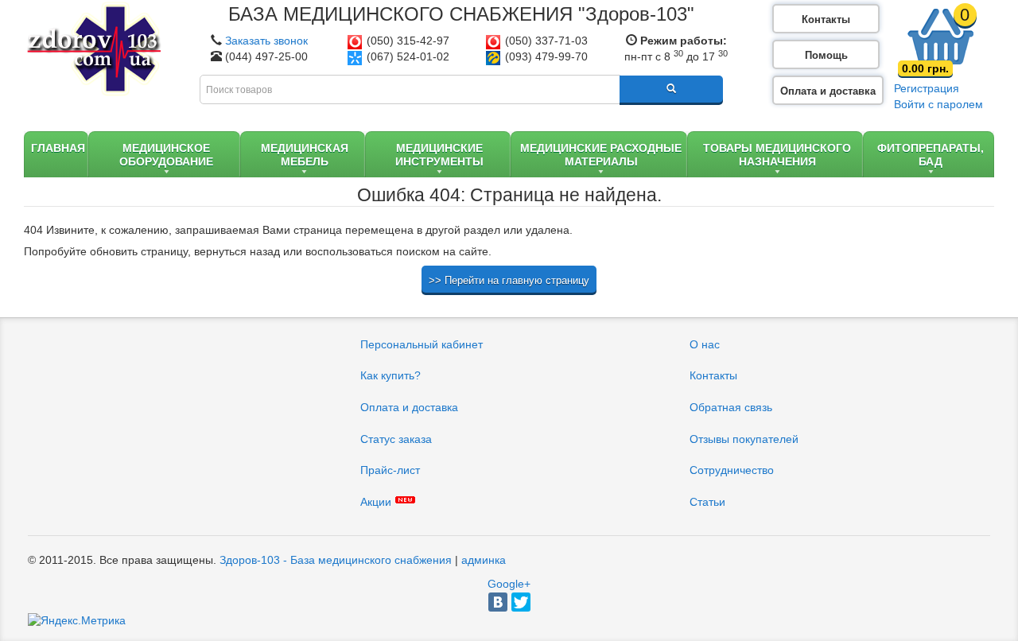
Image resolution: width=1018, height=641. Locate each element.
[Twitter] (520, 602)
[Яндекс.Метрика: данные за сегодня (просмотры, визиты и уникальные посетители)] (77, 621)
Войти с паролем (938, 104)
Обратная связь (731, 407)
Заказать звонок (266, 40)
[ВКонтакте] (497, 602)
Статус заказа (396, 439)
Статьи (707, 501)
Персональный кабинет (421, 344)
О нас (705, 344)
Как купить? (390, 375)
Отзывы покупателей (744, 439)
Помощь (826, 55)
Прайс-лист (390, 470)
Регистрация (926, 88)
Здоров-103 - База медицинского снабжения (336, 560)
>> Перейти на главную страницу (509, 280)
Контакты (826, 19)
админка (483, 560)
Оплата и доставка (828, 91)
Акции (375, 501)
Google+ (509, 583)
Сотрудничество (732, 470)
